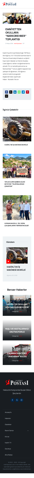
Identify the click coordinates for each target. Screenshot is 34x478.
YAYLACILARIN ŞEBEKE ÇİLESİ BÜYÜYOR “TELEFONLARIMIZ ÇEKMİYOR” (15, 184)
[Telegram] (23, 92)
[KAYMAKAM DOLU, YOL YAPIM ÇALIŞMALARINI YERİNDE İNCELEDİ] (17, 197)
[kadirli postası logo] (17, 380)
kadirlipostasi (18, 43)
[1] (17, 13)
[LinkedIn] (15, 92)
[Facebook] (7, 92)
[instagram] (21, 400)
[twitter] (17, 400)
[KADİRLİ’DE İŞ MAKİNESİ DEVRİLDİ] (17, 118)
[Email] (7, 96)
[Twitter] (11, 92)
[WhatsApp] (19, 92)
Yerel (20, 311)
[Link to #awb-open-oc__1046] (30, 4)
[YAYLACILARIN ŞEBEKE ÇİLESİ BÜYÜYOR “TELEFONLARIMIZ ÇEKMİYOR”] (17, 155)
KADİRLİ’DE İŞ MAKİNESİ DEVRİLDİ (16, 145)
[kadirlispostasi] (9, 3)
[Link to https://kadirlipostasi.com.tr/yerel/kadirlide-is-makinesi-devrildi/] (8, 261)
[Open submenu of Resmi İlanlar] (28, 431)
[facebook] (12, 400)
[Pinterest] (27, 92)
